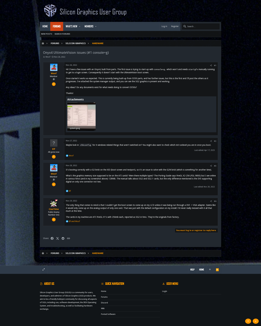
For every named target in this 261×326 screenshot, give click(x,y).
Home (103, 291)
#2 (215, 141)
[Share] (211, 65)
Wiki (103, 308)
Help (192, 269)
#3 (215, 166)
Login (164, 291)
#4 (215, 201)
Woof (47, 57)
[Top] (210, 270)
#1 (215, 65)
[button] (79, 26)
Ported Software (108, 314)
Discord (104, 303)
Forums (104, 297)
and (74, 221)
